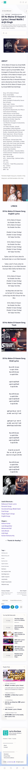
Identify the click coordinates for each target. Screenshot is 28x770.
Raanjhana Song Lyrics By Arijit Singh (18, 655)
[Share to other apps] (21, 607)
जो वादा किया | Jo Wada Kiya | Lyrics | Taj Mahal (14, 695)
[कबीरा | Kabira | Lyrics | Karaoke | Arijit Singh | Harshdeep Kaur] (8, 648)
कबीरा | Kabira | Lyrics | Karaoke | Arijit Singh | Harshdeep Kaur (19, 648)
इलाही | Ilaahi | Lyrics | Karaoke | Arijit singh (19, 641)
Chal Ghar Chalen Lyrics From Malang (19, 619)
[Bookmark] (23, 2)
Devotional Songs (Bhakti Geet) (11, 509)
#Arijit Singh (5, 600)
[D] (13, 707)
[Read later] (4, 33)
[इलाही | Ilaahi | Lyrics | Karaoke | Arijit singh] (8, 641)
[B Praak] (8, 683)
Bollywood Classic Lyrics (9, 504)
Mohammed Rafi (6, 528)
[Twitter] (9, 738)
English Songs (5, 516)
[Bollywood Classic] (10, 693)
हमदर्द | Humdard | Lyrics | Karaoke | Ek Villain (19, 634)
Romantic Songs (6, 506)
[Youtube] (14, 738)
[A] (6, 700)
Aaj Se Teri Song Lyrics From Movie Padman (19, 627)
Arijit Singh (4, 533)
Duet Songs (5, 511)
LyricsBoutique (10, 762)
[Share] (23, 768)
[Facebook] (5, 738)
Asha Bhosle (5, 531)
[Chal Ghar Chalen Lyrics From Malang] (8, 620)
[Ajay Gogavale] (9, 707)
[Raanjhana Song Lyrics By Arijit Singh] (8, 655)
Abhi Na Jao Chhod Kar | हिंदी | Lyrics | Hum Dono (15, 703)
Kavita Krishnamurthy (7, 536)
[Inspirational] (12, 683)
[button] (26, 2)
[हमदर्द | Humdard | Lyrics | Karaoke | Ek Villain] (8, 634)
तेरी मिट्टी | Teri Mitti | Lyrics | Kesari (14, 685)
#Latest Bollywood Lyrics (16, 600)
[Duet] (16, 713)
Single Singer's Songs (8, 514)
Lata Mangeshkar (6, 526)
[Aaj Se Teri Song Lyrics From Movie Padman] (8, 627)
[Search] (21, 2)
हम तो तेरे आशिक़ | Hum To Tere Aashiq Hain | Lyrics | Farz (14, 715)
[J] (14, 693)
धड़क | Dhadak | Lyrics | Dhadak (13, 709)
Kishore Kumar (5, 523)
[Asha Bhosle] (10, 700)
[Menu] (17, 768)
